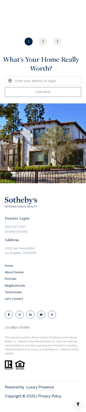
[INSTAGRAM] (20, 315)
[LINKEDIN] (30, 315)
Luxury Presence (40, 387)
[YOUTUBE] (41, 315)
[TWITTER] (52, 315)
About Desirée (14, 272)
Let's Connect (14, 298)
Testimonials (13, 292)
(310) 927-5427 (15, 226)
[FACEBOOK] (9, 315)
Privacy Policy (49, 396)
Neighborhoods (15, 285)
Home (9, 265)
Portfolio (10, 278)
